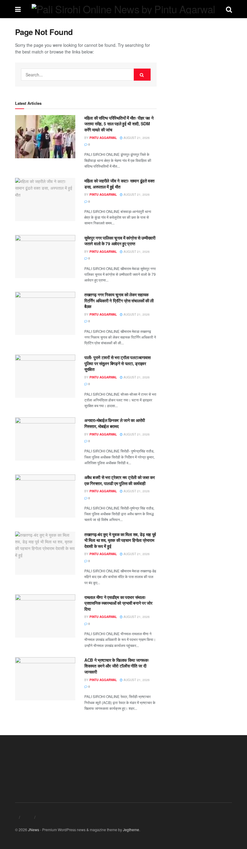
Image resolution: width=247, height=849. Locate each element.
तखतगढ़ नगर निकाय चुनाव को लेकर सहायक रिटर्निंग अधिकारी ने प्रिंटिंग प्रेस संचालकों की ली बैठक (119, 300)
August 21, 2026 (136, 138)
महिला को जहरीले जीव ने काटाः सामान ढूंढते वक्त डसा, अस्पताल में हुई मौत (119, 184)
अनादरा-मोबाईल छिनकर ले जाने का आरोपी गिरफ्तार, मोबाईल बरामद (114, 423)
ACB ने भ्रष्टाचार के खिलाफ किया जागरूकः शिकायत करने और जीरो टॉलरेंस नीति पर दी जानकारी (116, 666)
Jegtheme (131, 829)
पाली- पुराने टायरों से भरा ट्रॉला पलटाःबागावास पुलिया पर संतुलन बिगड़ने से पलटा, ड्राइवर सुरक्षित (117, 363)
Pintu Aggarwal (103, 138)
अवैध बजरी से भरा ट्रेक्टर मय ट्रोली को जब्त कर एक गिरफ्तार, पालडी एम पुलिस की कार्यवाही (119, 480)
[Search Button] (142, 75)
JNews (33, 829)
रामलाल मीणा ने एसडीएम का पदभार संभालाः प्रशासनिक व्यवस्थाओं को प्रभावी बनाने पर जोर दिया (118, 603)
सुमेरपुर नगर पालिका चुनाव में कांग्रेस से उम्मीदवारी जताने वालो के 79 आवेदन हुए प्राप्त (119, 241)
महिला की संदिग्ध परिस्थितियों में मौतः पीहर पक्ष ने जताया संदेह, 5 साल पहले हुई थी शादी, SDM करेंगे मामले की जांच (119, 124)
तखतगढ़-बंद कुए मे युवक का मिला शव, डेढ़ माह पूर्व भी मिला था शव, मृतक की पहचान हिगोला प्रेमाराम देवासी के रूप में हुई (120, 540)
